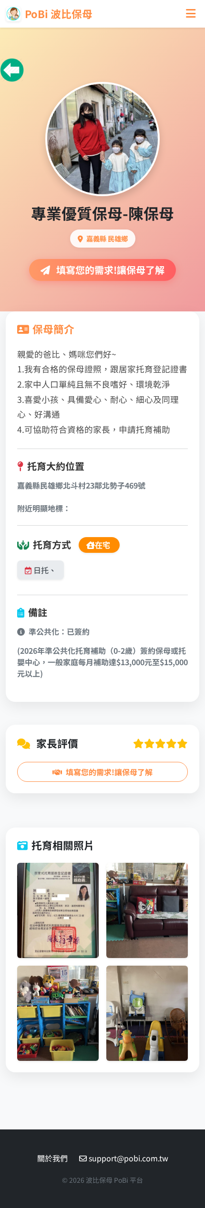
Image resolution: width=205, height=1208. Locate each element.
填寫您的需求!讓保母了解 (109, 270)
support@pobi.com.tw (128, 1158)
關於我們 (52, 1158)
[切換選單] (190, 13)
